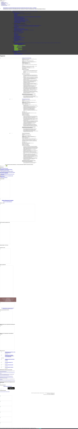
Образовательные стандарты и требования (19, 21)
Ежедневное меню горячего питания (20, 20)
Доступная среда (16, 26)
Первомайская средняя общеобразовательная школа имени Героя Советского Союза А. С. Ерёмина (19, 7)
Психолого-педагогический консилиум (19, 37)
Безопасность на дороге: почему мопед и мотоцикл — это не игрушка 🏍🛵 (9, 356)
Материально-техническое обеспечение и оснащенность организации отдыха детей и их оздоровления (27, 25)
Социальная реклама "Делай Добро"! (5, 391)
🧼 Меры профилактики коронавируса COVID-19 (6, 171)
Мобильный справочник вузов (8, 386)
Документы (15, 14)
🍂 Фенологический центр (3, 177)
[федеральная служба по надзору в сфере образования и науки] (6, 421)
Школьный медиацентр (17, 39)
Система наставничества (17, 22)
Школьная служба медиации (18, 38)
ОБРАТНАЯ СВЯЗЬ (3, 4)
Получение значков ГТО (9, 362)
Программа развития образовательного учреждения (21, 29)
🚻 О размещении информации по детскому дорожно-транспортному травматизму (7, 172)
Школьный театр (16, 40)
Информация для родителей (16, 51)
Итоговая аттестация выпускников (18, 32)
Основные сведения (17, 13)
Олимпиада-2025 (16, 34)
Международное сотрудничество (18, 19)
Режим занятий (16, 48)
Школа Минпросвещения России (18, 44)
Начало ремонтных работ (9, 364)
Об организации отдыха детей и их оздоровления (20, 24)
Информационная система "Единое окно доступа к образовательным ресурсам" (6, 377)
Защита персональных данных (18, 30)
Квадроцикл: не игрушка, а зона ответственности (10, 352)
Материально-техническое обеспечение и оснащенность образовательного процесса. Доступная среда (27, 16)
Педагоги (15, 47)
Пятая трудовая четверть (9, 367)
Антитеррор (15, 52)
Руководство (15, 15)
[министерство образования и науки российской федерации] (6, 416)
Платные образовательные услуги (18, 17)
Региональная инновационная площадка (19, 43)
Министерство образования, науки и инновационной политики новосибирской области (7, 374)
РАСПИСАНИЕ (3, 3)
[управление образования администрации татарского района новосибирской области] (6, 405)
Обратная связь (16, 50)
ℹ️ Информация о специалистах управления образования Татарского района (6, 169)
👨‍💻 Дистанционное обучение (4, 168)
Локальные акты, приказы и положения (19, 28)
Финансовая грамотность (17, 36)
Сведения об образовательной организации (18, 12)
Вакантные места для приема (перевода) (19, 18)
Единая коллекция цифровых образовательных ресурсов (7, 380)
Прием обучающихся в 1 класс (18, 33)
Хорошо (40, 428)
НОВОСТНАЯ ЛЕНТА (3, 2)
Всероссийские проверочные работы (19, 31)
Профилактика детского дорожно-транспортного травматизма (22, 53)
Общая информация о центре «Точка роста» (19, 45)
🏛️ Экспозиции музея (4, 5)
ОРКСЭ (14, 41)
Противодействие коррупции (18, 54)
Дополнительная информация (18, 49)
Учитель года (16, 35)
